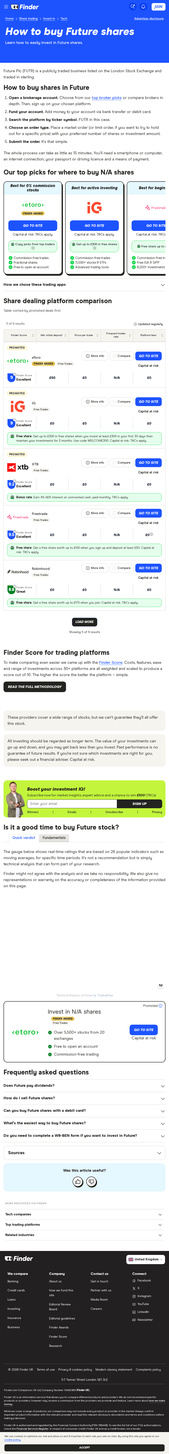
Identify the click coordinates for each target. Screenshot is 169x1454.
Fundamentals (54, 838)
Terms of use (46, 1369)
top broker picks (107, 98)
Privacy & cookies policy (75, 1369)
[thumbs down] (91, 1182)
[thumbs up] (78, 1182)
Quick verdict (23, 838)
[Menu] (6, 6)
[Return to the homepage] (25, 6)
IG (34, 403)
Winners (33, 812)
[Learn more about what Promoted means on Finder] (160, 1006)
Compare (124, 356)
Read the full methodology (35, 687)
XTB (35, 464)
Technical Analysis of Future (74, 995)
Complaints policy (148, 1369)
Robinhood (41, 568)
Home (9, 18)
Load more (84, 622)
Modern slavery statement (114, 1369)
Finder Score (110, 663)
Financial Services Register (33, 1429)
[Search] (133, 7)
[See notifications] (143, 6)
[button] (139, 803)
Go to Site (32, 225)
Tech (64, 18)
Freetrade (40, 514)
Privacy (157, 812)
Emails (72, 812)
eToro (36, 357)
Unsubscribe (114, 812)
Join (158, 6)
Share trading (28, 18)
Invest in (49, 18)
